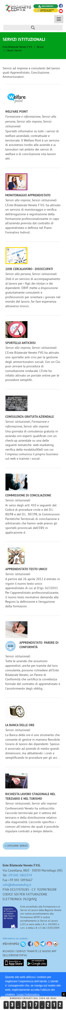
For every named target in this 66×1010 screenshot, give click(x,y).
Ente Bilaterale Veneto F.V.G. (18, 46)
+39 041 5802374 (19, 875)
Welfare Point (16, 112)
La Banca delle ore (19, 725)
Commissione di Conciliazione (28, 496)
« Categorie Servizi (16, 845)
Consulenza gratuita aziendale (29, 417)
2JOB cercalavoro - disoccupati (29, 269)
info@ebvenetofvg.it (17, 885)
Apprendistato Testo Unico (26, 569)
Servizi (40, 46)
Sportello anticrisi (20, 343)
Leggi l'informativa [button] (28, 994)
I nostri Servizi (14, 50)
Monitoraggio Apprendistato (28, 195)
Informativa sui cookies (15, 938)
